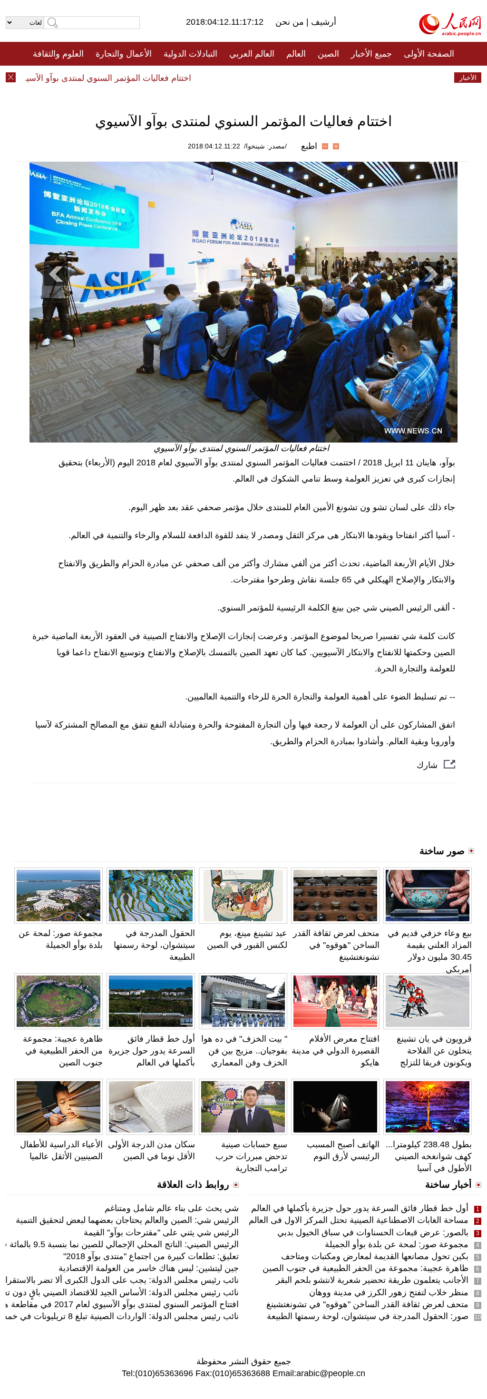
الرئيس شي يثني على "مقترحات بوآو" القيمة (161, 1232)
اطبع (309, 146)
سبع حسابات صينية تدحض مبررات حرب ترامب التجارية (251, 1156)
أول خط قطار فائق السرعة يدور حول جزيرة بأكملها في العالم (151, 1050)
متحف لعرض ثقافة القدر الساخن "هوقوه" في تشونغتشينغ (336, 945)
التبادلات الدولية (190, 54)
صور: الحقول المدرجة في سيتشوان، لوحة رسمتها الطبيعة (367, 1316)
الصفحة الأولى (429, 54)
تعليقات (236, 77)
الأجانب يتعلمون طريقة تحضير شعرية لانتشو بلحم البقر (372, 1280)
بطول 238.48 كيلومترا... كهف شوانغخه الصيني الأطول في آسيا (429, 1156)
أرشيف (322, 22)
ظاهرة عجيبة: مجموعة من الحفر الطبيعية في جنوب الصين (63, 1050)
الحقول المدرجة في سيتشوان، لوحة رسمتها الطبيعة (154, 945)
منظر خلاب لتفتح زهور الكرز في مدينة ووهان (388, 1292)
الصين (328, 54)
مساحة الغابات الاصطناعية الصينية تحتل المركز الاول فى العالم (358, 1220)
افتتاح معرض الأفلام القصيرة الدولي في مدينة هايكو (336, 1050)
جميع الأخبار (371, 54)
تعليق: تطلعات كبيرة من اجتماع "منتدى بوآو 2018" (151, 1256)
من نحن (290, 22)
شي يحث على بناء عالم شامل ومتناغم (172, 1208)
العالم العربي (251, 54)
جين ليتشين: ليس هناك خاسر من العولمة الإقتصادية (148, 1268)
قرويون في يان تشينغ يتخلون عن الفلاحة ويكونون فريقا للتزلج (434, 1050)
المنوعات (277, 77)
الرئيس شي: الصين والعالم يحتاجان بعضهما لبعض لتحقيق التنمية (127, 1220)
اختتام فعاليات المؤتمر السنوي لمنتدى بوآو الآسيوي (119, 78)
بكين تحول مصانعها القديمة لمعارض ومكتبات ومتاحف (374, 1256)
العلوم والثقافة (58, 54)
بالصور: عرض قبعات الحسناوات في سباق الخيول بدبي (372, 1232)
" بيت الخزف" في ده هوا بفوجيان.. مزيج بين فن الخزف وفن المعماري (244, 1050)
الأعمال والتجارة (124, 54)
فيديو (202, 77)
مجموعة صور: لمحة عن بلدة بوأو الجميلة (396, 1244)
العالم (296, 54)
